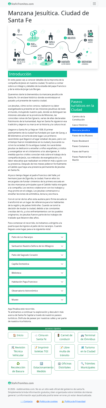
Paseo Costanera (80, 146)
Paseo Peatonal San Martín (82, 158)
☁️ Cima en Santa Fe (41, 337)
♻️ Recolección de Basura (18, 367)
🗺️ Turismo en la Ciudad (88, 349)
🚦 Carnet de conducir (64, 337)
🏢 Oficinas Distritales (64, 365)
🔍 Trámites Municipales (88, 365)
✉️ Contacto (27, 401)
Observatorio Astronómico (25, 290)
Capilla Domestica (20, 263)
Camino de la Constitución (78, 118)
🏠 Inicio (18, 335)
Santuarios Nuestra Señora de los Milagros (33, 246)
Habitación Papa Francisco (24, 281)
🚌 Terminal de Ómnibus (88, 337)
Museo (15, 299)
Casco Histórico (80, 125)
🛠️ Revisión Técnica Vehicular (18, 351)
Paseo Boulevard (80, 140)
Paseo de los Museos (82, 135)
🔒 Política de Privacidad (73, 401)
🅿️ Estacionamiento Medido (42, 367)
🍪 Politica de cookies (47, 401)
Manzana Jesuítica (81, 130)
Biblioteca (16, 272)
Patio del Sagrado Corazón (25, 255)
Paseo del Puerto (80, 151)
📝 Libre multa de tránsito (64, 351)
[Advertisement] (84, 84)
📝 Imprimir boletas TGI (41, 349)
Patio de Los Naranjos (22, 237)
